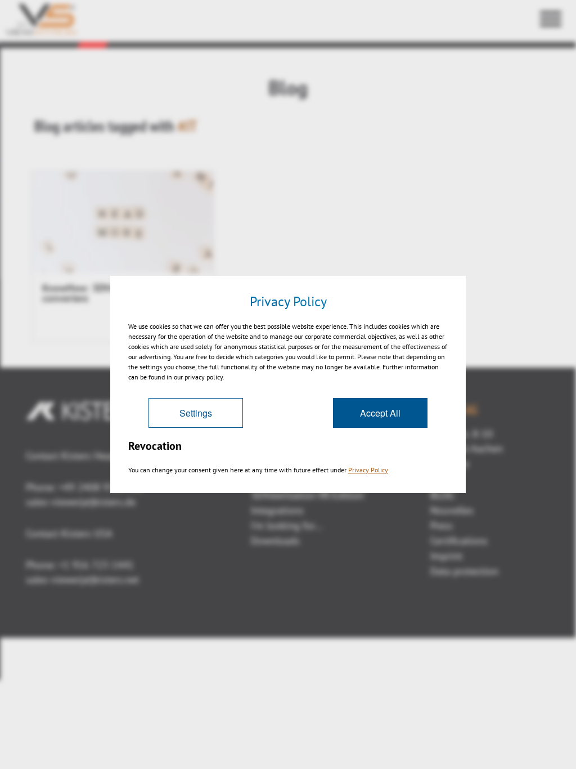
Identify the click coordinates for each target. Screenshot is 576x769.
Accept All (380, 412)
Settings (195, 412)
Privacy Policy (368, 470)
